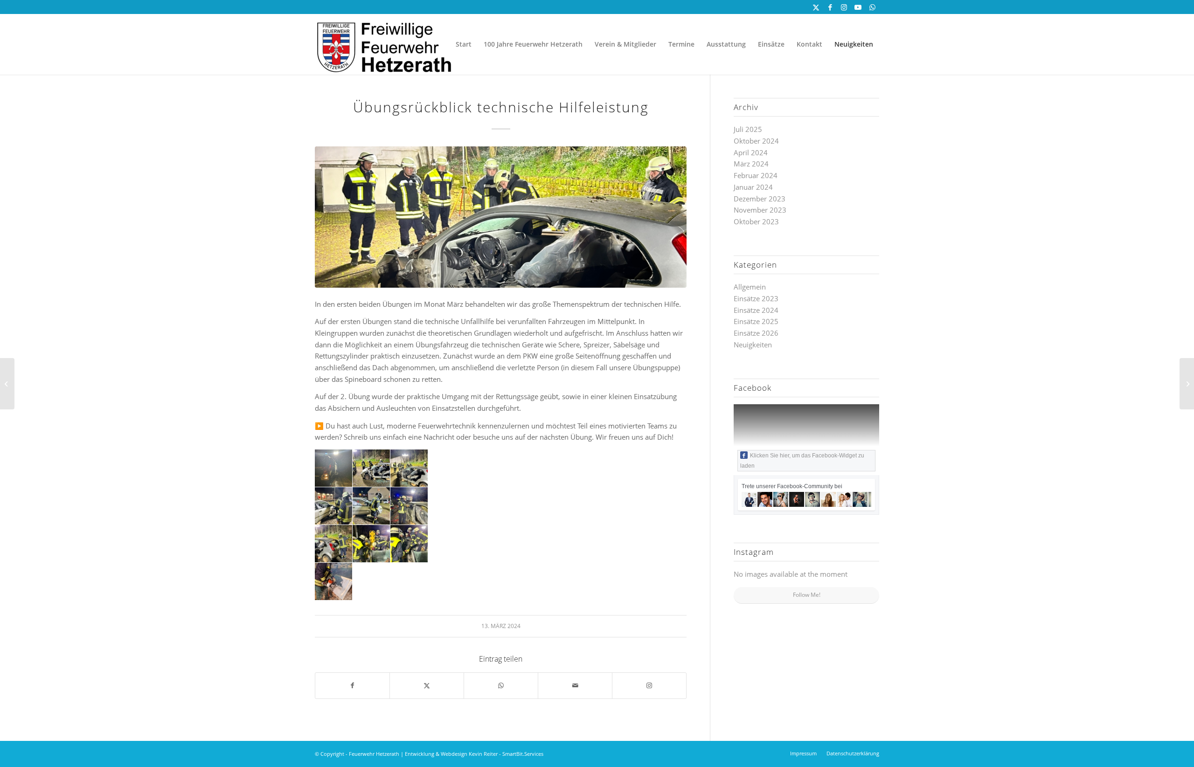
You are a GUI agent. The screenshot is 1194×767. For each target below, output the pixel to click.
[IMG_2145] (501, 217)
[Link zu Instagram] (844, 7)
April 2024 (751, 152)
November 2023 (760, 209)
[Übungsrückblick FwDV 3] (1187, 383)
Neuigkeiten (753, 344)
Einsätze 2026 (756, 333)
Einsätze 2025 (756, 321)
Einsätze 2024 (756, 310)
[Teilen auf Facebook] (352, 685)
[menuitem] (464, 44)
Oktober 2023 (756, 221)
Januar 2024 (753, 187)
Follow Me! (806, 595)
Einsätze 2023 (756, 298)
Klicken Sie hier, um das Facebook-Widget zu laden (802, 460)
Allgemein (750, 286)
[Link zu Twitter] (816, 7)
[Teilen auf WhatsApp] (501, 685)
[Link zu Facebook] (830, 7)
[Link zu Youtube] (858, 7)
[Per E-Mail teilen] (575, 685)
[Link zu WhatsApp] (872, 7)
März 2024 (751, 163)
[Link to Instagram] (649, 685)
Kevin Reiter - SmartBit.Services (506, 753)
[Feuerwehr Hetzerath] (385, 44)
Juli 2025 (748, 129)
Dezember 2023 (759, 198)
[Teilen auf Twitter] (427, 685)
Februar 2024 (755, 175)
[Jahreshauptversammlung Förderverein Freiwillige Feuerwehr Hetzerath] (7, 383)
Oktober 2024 (756, 140)
